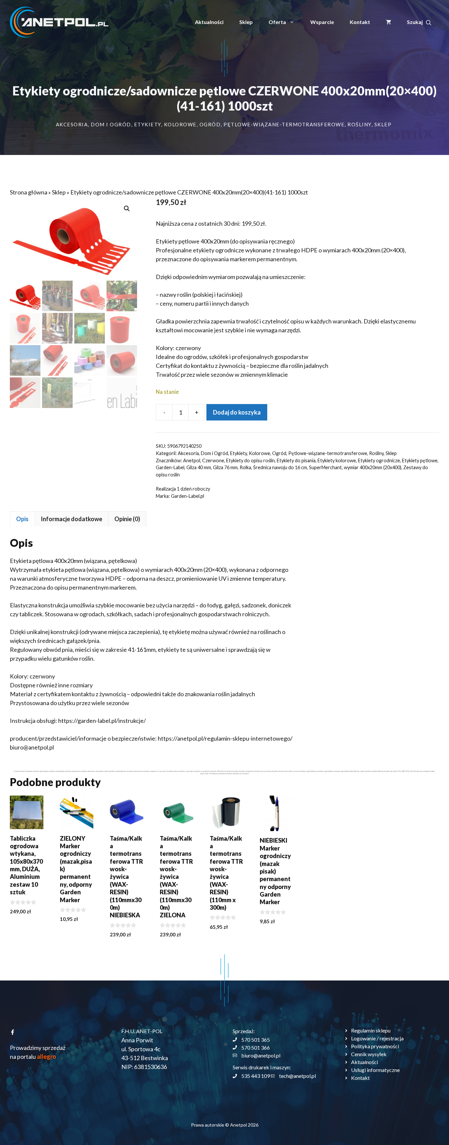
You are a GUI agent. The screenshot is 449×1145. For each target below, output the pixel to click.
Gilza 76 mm (225, 467)
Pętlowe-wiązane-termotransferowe (284, 124)
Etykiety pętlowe (419, 460)
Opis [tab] (22, 518)
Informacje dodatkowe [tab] (71, 518)
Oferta (277, 22)
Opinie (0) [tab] (127, 518)
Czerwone (213, 460)
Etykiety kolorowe (337, 460)
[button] (419, 22)
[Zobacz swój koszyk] (388, 22)
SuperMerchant (325, 467)
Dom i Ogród (111, 124)
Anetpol (191, 460)
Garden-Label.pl (187, 496)
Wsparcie (322, 22)
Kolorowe (180, 124)
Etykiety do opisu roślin (250, 460)
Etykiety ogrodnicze (379, 460)
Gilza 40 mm (198, 467)
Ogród (210, 124)
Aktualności (209, 22)
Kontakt (360, 22)
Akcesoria (72, 124)
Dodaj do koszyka (237, 412)
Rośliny (359, 124)
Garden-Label (170, 467)
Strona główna (28, 192)
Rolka (245, 467)
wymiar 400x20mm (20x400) (372, 467)
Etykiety (147, 124)
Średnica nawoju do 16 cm (280, 467)
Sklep (246, 22)
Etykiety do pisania (296, 460)
